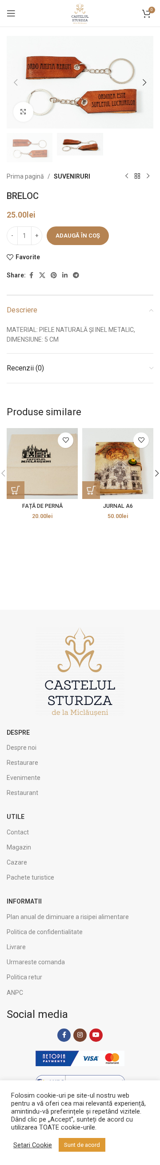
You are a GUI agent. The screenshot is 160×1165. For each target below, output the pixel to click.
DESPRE (18, 732)
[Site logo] (80, 12)
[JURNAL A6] (117, 463)
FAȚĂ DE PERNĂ (42, 506)
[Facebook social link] (31, 275)
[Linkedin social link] (65, 275)
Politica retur (24, 977)
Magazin (19, 847)
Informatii (24, 901)
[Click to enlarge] (23, 112)
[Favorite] (65, 440)
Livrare (16, 947)
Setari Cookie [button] (32, 1145)
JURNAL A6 (118, 506)
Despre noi (21, 747)
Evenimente (23, 777)
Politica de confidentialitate (45, 931)
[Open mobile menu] (11, 13)
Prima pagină (25, 176)
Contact (18, 832)
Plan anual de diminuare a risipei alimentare (68, 916)
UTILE (15, 816)
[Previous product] (126, 176)
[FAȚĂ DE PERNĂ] (42, 463)
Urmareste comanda (36, 962)
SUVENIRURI (72, 176)
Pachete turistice (30, 877)
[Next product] (148, 176)
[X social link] (42, 275)
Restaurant (22, 792)
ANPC (15, 992)
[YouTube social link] (96, 1035)
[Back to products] (137, 176)
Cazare (17, 862)
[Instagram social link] (80, 1035)
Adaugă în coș (78, 235)
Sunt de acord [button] (82, 1145)
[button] (15, 82)
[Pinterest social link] (54, 275)
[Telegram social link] (76, 275)
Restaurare (22, 762)
